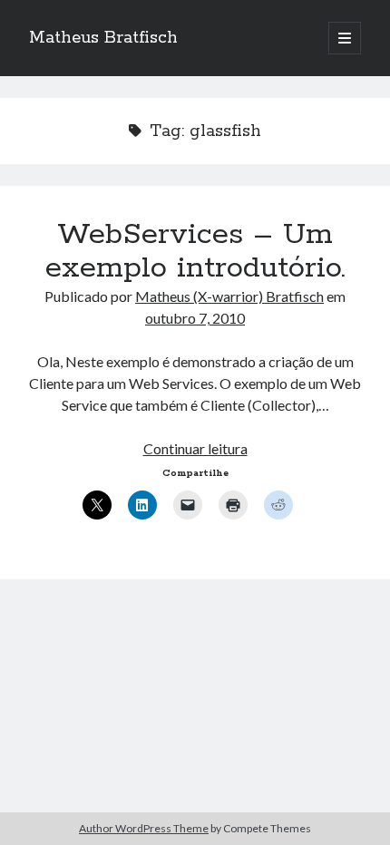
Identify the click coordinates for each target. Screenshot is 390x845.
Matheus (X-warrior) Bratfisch (229, 296)
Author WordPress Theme (144, 828)
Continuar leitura (195, 448)
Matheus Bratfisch (103, 38)
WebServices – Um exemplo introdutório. (195, 251)
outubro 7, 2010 (195, 317)
